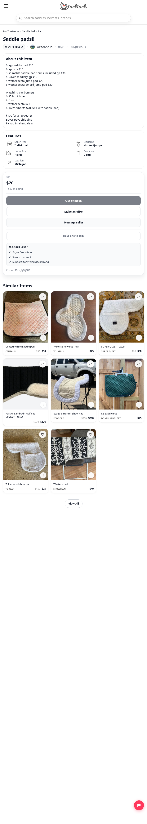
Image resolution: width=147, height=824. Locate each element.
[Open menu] (6, 6)
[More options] (43, 338)
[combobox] (76, 18)
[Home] (73, 6)
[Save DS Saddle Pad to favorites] (138, 364)
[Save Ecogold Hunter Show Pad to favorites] (90, 364)
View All (73, 503)
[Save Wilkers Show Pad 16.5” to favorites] (90, 296)
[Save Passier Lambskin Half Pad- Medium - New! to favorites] (42, 364)
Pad (40, 31)
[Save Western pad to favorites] (90, 434)
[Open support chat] (139, 805)
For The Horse (11, 31)
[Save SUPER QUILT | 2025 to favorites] (138, 296)
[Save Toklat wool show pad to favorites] (42, 434)
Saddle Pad (28, 31)
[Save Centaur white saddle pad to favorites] (42, 296)
